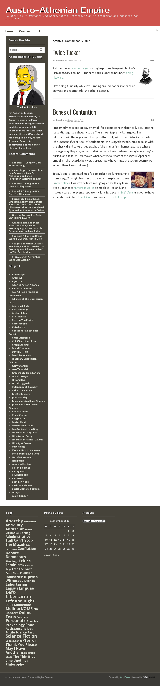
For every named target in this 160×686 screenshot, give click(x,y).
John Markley (20, 397)
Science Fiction (21, 636)
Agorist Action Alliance (25, 284)
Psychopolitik (20, 474)
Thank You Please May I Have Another (21, 648)
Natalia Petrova (21, 457)
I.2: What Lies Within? (24, 258)
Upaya (16, 492)
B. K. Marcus (19, 316)
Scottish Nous (20, 481)
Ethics (25, 560)
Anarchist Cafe (20, 305)
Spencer (18, 641)
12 (55, 539)
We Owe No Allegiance (24, 185)
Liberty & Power (21, 443)
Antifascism (30, 521)
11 (50, 539)
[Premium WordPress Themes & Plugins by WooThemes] (149, 677)
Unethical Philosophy (18, 662)
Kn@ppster (18, 418)
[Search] (41, 49)
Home (8, 31)
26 (55, 548)
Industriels (14, 577)
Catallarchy (18, 327)
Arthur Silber (19, 312)
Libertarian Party (22, 436)
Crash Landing (20, 344)
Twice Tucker (66, 52)
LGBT (9, 605)
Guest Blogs (12, 573)
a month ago (80, 68)
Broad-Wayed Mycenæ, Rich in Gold (26, 237)
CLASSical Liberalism (24, 341)
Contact (25, 31)
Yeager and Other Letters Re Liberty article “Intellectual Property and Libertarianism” (26, 246)
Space (9, 640)
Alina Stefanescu (22, 288)
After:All (17, 277)
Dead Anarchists (21, 355)
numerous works (84, 187)
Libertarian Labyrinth (24, 432)
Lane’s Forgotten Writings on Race (25, 177)
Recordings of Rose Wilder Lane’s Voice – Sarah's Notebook (26, 173)
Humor (26, 572)
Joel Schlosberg (21, 393)
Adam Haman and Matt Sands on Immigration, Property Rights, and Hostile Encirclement (25, 227)
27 (59, 548)
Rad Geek (17, 478)
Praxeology (15, 625)
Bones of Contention (74, 111)
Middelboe (22, 605)
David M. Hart (20, 351)
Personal (14, 620)
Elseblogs (12, 561)
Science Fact (24, 632)
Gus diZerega (20, 376)
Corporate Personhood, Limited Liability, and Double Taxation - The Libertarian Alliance (25, 203)
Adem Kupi (18, 274)
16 (73, 539)
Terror (30, 640)
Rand (30, 624)
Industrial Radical (22, 390)
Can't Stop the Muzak (19, 542)
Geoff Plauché (20, 369)
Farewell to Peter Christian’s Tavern (25, 216)
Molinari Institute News (26, 450)
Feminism (14, 564)
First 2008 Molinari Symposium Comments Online (26, 209)
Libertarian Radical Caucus (27, 439)
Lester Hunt (19, 422)
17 (46, 544)
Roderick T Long (21, 183)
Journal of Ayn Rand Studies (28, 400)
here (15, 137)
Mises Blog (18, 446)
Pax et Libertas (21, 467)
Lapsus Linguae (20, 588)
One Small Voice (21, 464)
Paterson (22, 617)
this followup (118, 197)
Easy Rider (34, 231)
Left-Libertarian (18, 594)
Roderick (59, 60)
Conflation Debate (21, 550)
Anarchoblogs (20, 309)
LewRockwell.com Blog (25, 429)
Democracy (16, 556)
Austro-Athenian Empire (58, 10)
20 (59, 544)
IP (25, 576)
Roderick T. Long (22, 162)
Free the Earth (22, 569)
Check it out (85, 197)
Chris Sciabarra (21, 337)
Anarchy (14, 521)
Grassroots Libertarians (26, 372)
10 (46, 539)
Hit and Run (18, 379)
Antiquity (14, 525)
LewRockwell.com (22, 425)
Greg (15, 214)
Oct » (55, 554)
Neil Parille (18, 460)
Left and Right (20, 600)
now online (62, 183)
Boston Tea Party (22, 320)
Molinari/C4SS (19, 608)
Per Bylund (18, 471)
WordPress (125, 677)
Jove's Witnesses (22, 578)
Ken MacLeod (20, 411)
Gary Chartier (20, 365)
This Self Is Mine (21, 252)
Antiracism (15, 529)
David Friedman (21, 348)
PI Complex (31, 621)
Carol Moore (19, 323)
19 (55, 544)
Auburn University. (20, 119)
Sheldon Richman (22, 485)
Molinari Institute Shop (25, 453)
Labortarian (16, 584)
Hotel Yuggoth (21, 383)
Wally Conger (20, 495)
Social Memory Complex (26, 488)
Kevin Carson (19, 415)
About (43, 31)
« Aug (47, 554)
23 (73, 544)
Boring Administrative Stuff (18, 537)
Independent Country (25, 386)
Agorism (17, 281)
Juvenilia (29, 581)
